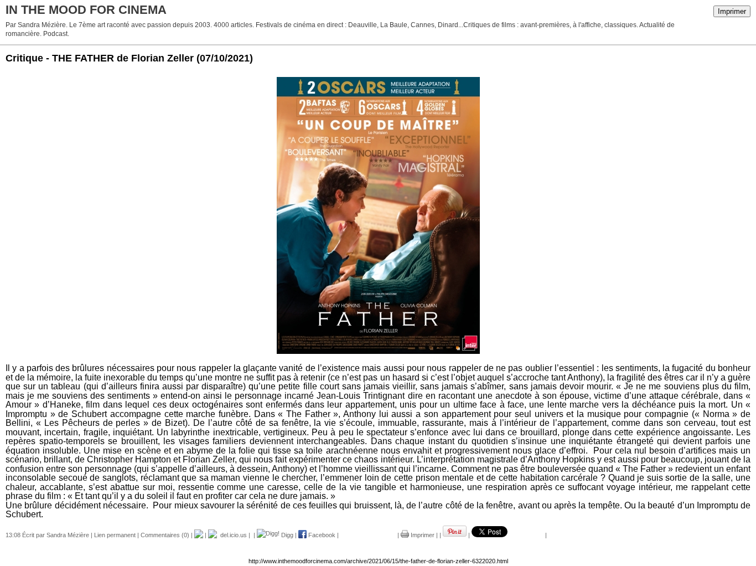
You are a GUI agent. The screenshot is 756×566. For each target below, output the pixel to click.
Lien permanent (115, 535)
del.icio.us (232, 535)
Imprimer (732, 11)
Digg (286, 535)
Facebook (321, 535)
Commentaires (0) (165, 535)
